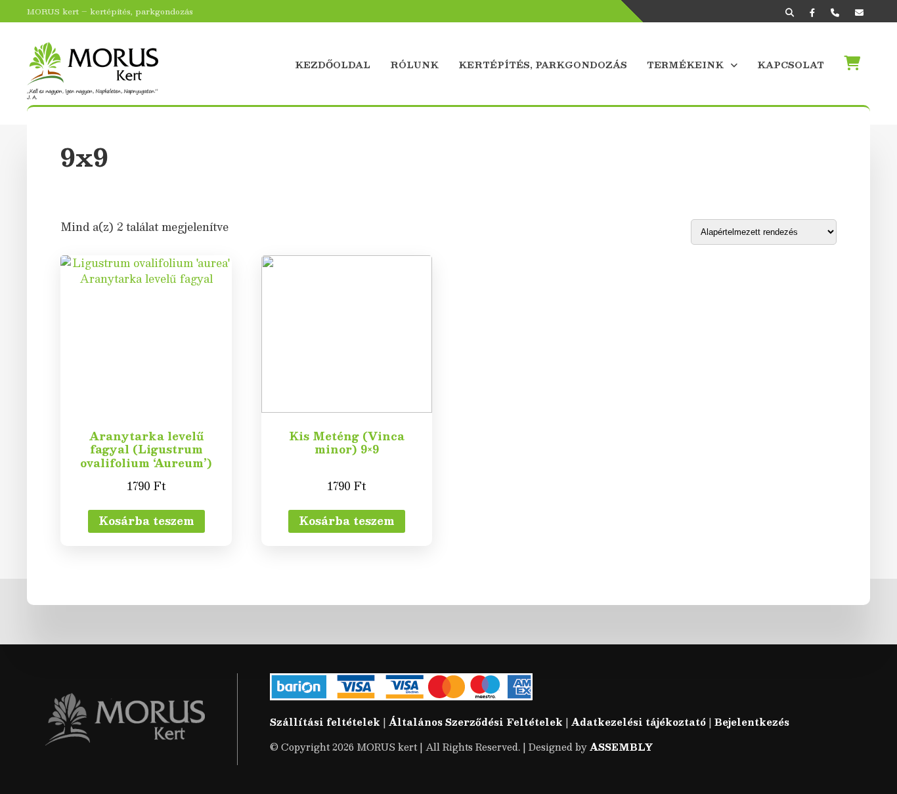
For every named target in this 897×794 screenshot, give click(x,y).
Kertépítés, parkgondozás (542, 65)
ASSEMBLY (621, 747)
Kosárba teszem (146, 521)
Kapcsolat (790, 65)
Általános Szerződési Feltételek (476, 722)
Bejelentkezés (751, 722)
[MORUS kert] (92, 63)
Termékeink (685, 65)
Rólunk (414, 65)
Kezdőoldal (332, 65)
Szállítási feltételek (325, 722)
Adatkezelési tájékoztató (638, 722)
